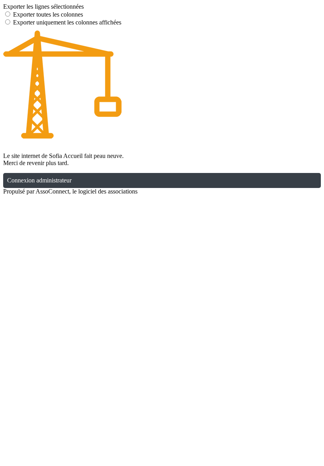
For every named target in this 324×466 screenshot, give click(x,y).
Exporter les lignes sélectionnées (43, 6)
